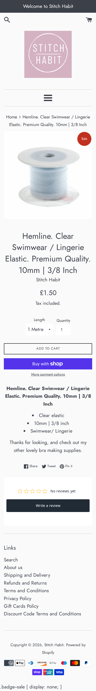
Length (39, 320)
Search (11, 559)
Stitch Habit (53, 645)
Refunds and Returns (25, 582)
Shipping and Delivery (27, 575)
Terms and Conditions (26, 590)
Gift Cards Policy (21, 606)
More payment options (48, 374)
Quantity (63, 320)
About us (13, 567)
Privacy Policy (17, 598)
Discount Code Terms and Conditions (42, 613)
